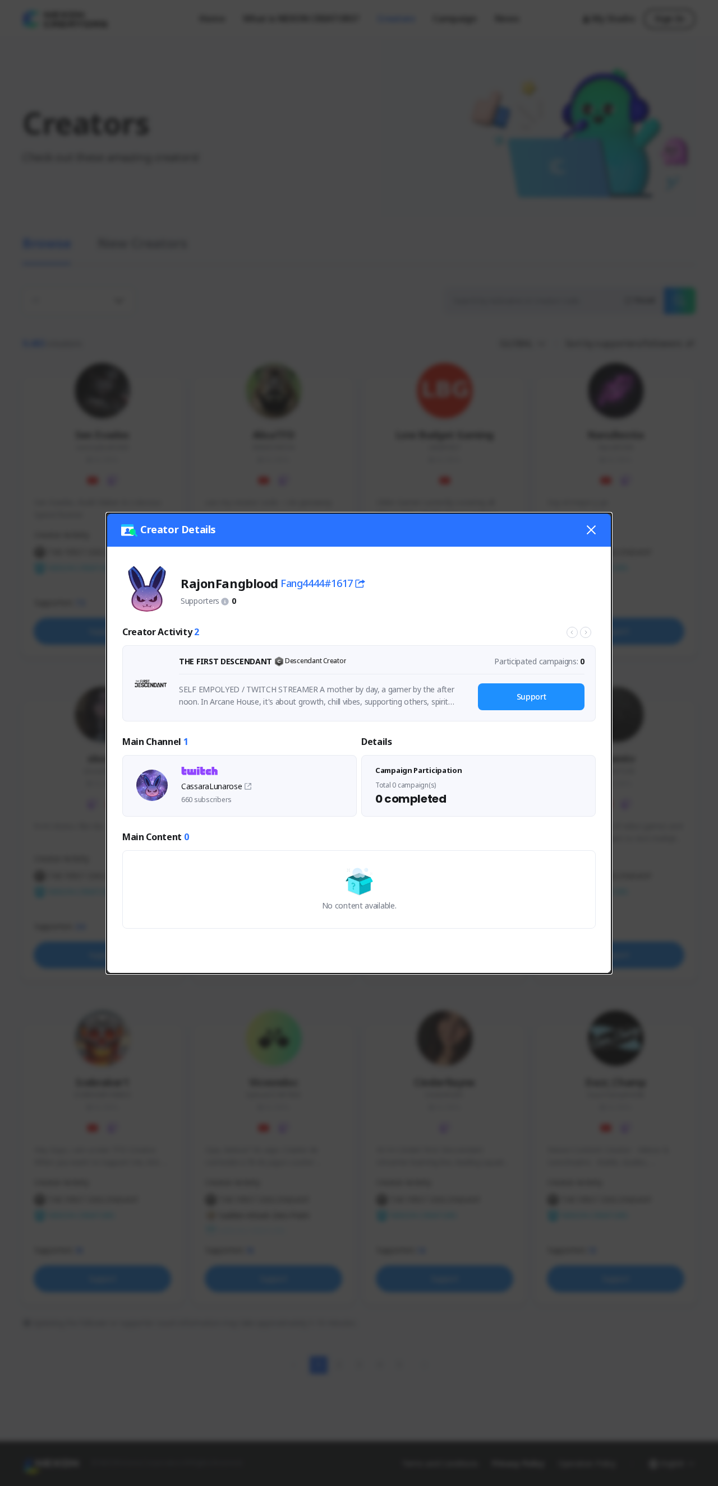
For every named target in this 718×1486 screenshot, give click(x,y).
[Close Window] (591, 530)
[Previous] (572, 632)
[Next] (585, 632)
